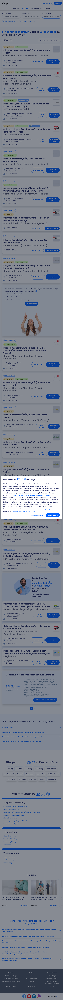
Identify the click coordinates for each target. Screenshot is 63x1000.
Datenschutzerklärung (38, 509)
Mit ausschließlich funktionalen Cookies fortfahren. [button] (32, 495)
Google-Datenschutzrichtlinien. (24, 511)
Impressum (51, 509)
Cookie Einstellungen (37, 515)
